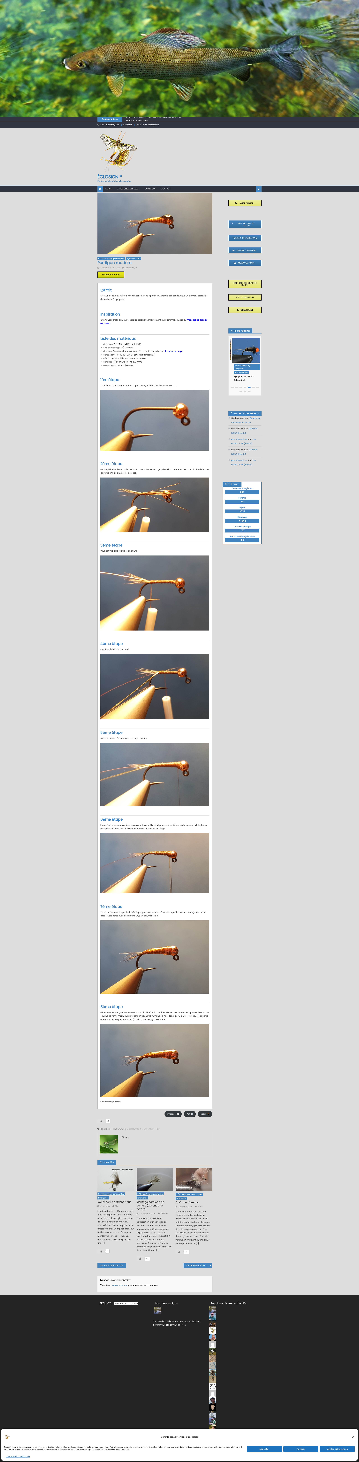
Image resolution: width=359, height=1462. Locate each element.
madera (130, 1129)
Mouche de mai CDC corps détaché (199, 1265)
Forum (108, 188)
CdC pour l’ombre (187, 1202)
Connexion (127, 125)
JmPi (200, 1206)
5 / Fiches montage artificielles (111, 258)
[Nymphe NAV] (244, 350)
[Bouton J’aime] (100, 1121)
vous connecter (120, 1285)
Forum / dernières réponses (147, 125)
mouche (139, 1129)
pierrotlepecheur (239, 439)
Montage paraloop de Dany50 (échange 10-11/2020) (150, 1205)
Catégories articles (127, 188)
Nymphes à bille (134, 258)
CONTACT (166, 188)
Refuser (301, 1448)
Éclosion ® (109, 177)
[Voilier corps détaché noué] (115, 1179)
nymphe (147, 1129)
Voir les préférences (337, 1448)
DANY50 (164, 1213)
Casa (117, 267)
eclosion (111, 1129)
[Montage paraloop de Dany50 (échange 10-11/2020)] (155, 1179)
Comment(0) (131, 267)
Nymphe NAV (237, 376)
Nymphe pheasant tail (112, 1265)
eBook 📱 (205, 1114)
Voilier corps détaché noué (114, 1202)
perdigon (156, 1129)
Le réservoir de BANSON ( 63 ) (140, 117)
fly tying (122, 1129)
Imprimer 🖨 (173, 1114)
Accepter (264, 1448)
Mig (116, 1206)
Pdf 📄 (190, 1114)
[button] (353, 1436)
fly (117, 1129)
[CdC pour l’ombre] (194, 1179)
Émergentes (103, 1198)
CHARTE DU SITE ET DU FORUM (18, 1457)
